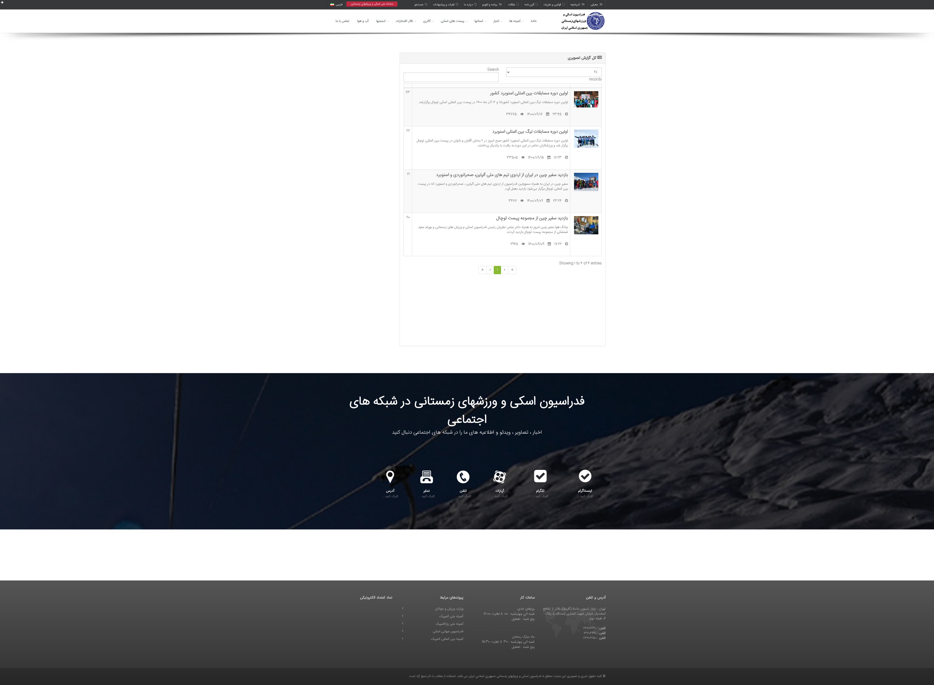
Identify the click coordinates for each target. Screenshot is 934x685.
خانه (534, 21)
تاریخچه (575, 4)
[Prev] (504, 270)
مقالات (511, 4)
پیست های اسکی (452, 21)
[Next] (490, 270)
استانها (479, 21)
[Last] (482, 270)
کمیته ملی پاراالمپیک (449, 624)
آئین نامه (529, 4)
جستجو (418, 4)
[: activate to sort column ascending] (408, 86)
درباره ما (468, 4)
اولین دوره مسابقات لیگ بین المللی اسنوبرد (530, 131)
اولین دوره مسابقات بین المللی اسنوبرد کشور (529, 93)
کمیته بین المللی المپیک (447, 639)
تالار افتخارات (404, 21)
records (595, 79)
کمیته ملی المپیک (451, 616)
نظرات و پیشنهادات (444, 4)
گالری (427, 21)
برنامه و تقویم (490, 4)
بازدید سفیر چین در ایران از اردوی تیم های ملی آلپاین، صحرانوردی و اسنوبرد (502, 175)
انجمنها (381, 21)
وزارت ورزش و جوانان (449, 609)
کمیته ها (515, 21)
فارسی (339, 4)
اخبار (496, 21)
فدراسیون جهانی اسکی (448, 631)
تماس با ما (342, 21)
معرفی (595, 4)
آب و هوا (362, 21)
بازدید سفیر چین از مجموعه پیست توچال (532, 218)
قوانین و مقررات (552, 4)
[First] (512, 270)
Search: (493, 70)
